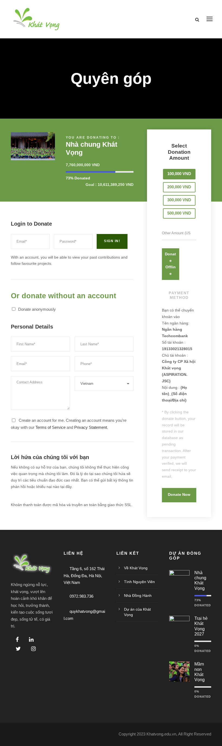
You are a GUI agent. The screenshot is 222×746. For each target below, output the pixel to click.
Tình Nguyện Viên (139, 582)
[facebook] (17, 639)
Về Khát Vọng (136, 568)
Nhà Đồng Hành (138, 595)
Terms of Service (50, 427)
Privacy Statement (90, 427)
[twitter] (18, 648)
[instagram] (33, 648)
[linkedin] (31, 639)
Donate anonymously (37, 309)
